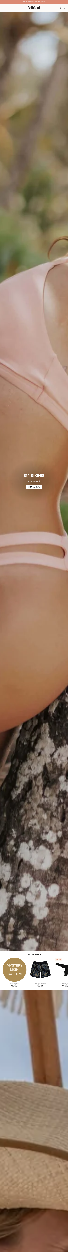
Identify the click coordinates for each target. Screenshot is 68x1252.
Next (63, 969)
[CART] (64, 8)
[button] (14, 985)
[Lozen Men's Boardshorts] (40, 970)
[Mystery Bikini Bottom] (14, 970)
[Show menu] (3, 8)
